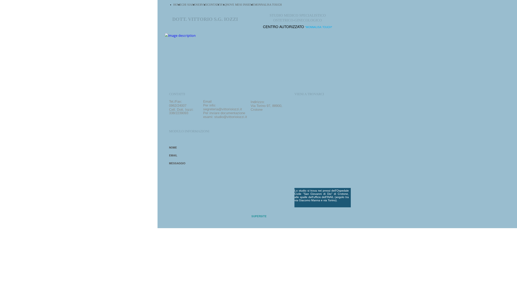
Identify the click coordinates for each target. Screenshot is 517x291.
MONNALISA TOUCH (268, 4)
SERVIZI (201, 4)
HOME (177, 4)
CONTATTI (214, 4)
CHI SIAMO (189, 4)
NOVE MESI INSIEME (240, 4)
